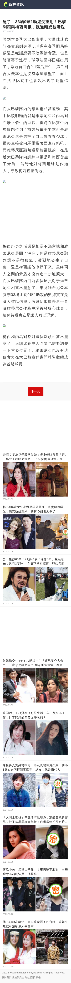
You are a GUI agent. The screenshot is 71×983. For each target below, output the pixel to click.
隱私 (32, 977)
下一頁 (35, 391)
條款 (27, 977)
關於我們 (6, 977)
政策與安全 (18, 977)
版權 (38, 977)
